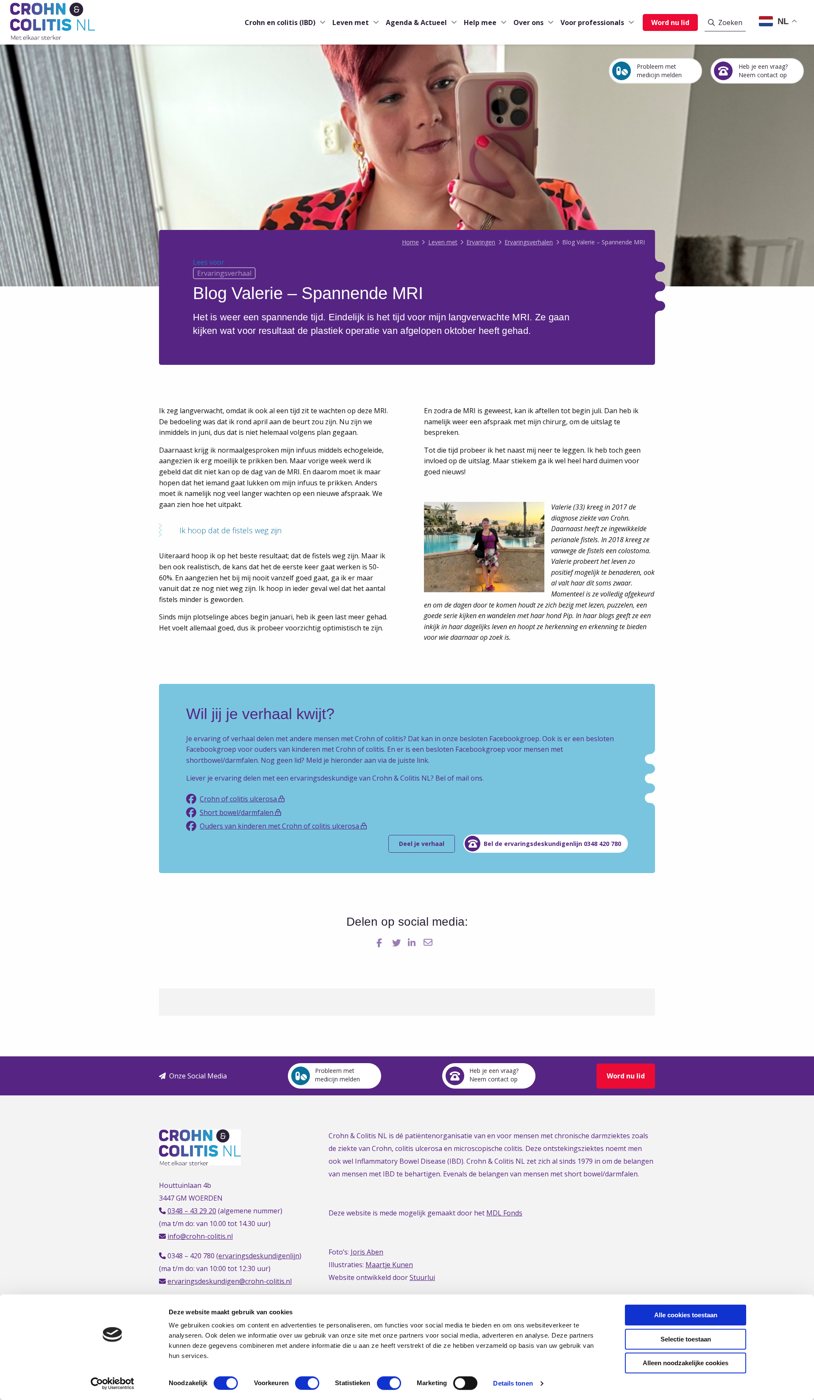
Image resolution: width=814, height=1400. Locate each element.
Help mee (480, 22)
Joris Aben (367, 1252)
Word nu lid (670, 22)
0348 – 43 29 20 (191, 1210)
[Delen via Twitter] (397, 942)
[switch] (307, 1383)
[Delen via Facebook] (381, 942)
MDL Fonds (504, 1213)
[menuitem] (282, 22)
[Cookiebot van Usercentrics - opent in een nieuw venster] (112, 1383)
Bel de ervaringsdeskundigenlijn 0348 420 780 (552, 844)
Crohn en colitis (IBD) (280, 22)
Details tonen (512, 1383)
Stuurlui (422, 1277)
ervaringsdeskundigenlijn (258, 1255)
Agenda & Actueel (416, 22)
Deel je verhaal (421, 844)
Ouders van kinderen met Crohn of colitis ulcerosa (280, 826)
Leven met (350, 22)
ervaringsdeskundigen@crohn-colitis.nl (229, 1281)
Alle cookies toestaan (685, 1315)
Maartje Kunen (389, 1264)
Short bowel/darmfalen (237, 812)
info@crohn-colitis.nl (200, 1236)
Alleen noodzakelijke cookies (685, 1362)
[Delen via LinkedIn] (413, 942)
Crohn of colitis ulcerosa (239, 799)
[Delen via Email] (429, 942)
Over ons (528, 22)
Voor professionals (592, 22)
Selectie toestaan (686, 1339)
